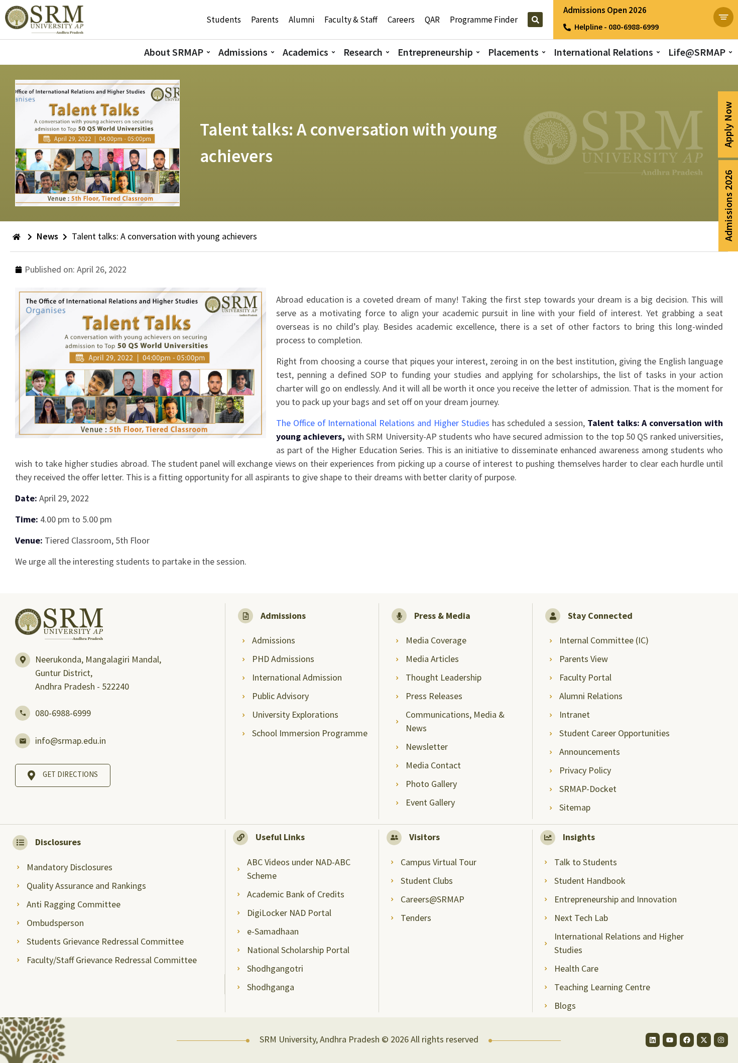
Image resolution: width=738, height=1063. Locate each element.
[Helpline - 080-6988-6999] (567, 27)
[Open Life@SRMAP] (730, 52)
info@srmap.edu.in (70, 740)
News (47, 236)
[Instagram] (721, 1040)
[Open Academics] (333, 52)
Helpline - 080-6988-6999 (616, 27)
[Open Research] (387, 52)
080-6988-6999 (63, 713)
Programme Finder (484, 19)
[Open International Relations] (658, 52)
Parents (265, 19)
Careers (401, 19)
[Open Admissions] (272, 52)
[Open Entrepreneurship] (477, 52)
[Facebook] (687, 1040)
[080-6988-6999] (22, 713)
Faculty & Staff (351, 19)
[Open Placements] (543, 52)
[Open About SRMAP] (208, 52)
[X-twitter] (704, 1040)
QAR (432, 19)
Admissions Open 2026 (605, 10)
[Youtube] (670, 1040)
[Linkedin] (653, 1040)
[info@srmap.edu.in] (22, 740)
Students (223, 19)
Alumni (301, 19)
